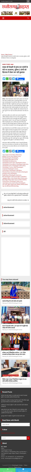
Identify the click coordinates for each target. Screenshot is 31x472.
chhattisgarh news (7, 165)
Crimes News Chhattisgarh (9, 170)
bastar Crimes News (10, 154)
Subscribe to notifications (8, 433)
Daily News (19, 170)
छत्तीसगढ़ (18, 184)
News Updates (23, 179)
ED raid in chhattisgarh (22, 172)
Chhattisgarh (15, 158)
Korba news (24, 178)
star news (4, 184)
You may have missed (10, 279)
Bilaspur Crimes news (7, 156)
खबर (15, 184)
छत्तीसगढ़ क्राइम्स (24, 184)
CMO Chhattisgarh (18, 167)
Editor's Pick (6, 297)
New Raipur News (6, 179)
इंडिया (9, 184)
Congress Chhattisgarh (8, 168)
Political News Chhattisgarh (9, 181)
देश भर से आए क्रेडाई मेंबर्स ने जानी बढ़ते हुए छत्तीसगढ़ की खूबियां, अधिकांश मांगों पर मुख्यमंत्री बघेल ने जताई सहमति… (16, 194)
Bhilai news (19, 154)
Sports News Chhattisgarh (18, 183)
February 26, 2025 (6, 356)
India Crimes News (16, 176)
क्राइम (12, 64)
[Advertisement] (15, 36)
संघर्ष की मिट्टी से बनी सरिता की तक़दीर (12, 301)
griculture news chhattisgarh (9, 173)
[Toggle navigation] (3, 18)
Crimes (16, 168)
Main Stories (6, 64)
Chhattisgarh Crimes (16, 75)
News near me (15, 179)
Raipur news (20, 181)
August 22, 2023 (6, 75)
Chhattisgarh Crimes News (9, 164)
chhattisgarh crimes (21, 162)
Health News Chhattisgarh (8, 175)
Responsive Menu (28, 1)
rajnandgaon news (7, 183)
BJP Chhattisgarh (6, 158)
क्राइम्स (12, 184)
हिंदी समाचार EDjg (15, 186)
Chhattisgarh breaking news (9, 161)
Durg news (13, 172)
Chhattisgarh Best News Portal (10, 159)
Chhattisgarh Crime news (8, 162)
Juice (12, 178)
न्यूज (3, 186)
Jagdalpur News (6, 178)
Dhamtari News (6, 172)
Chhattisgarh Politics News (19, 165)
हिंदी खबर (9, 186)
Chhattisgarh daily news (22, 164)
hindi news (18, 175)
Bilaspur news (17, 156)
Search (28, 438)
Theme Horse (17, 467)
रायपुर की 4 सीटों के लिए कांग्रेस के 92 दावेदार (17, 200)
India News (23, 176)
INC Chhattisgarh (6, 176)
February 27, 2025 (6, 303)
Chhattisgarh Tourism (7, 167)
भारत (6, 186)
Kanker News (17, 178)
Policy (25, 465)
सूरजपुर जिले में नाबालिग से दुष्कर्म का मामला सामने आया (13, 416)
